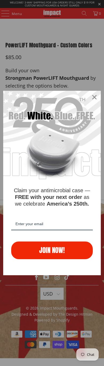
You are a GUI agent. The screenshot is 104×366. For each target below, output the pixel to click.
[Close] (94, 97)
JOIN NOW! (52, 250)
